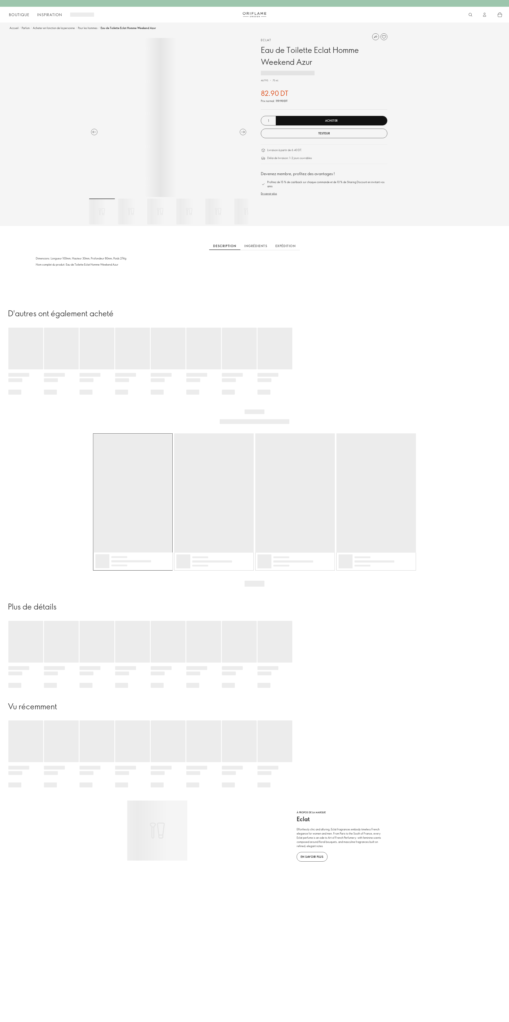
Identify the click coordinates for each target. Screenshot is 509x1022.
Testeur (324, 133)
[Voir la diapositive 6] (247, 211)
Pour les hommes (87, 28)
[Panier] (500, 15)
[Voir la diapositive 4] (189, 211)
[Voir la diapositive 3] (160, 211)
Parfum (26, 28)
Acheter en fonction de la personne (54, 28)
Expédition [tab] (285, 246)
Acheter (331, 120)
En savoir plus (269, 193)
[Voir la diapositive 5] (218, 211)
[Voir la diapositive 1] (102, 211)
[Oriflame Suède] (254, 14)
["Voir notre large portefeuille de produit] (470, 15)
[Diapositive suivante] (243, 132)
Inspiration (49, 14)
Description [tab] (224, 246)
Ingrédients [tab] (255, 246)
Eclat (266, 40)
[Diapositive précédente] (94, 132)
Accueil (14, 28)
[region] (168, 117)
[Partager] (375, 36)
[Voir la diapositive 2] (131, 211)
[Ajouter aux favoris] (384, 36)
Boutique (19, 14)
